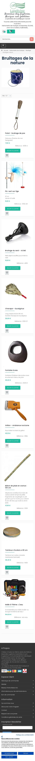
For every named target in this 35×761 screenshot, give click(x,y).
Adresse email (8, 724)
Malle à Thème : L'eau (14, 604)
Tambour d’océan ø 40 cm (16, 550)
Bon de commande (8, 695)
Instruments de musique (17, 50)
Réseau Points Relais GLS (9, 688)
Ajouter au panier (12, 150)
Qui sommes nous (7, 703)
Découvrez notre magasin (10, 707)
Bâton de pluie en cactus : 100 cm (16, 487)
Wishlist (3, 684)
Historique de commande (10, 681)
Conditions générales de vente (11, 717)
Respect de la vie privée (9, 714)
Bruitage (28, 50)
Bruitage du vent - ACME (15, 250)
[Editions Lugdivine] (17, 7)
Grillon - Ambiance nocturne (17, 425)
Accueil (6, 50)
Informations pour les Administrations (14, 691)
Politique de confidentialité (25, 735)
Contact (4, 710)
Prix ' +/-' (5, 96)
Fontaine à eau (11, 370)
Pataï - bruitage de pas (15, 133)
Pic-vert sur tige (12, 191)
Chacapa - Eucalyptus (14, 308)
